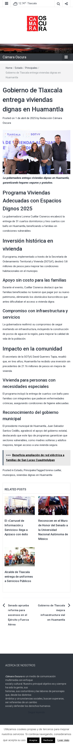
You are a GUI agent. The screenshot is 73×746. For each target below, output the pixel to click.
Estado (19, 67)
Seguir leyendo (36, 712)
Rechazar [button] (48, 740)
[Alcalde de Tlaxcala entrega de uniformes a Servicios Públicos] (20, 556)
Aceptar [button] (33, 740)
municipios (9, 475)
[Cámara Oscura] (36, 48)
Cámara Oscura (14, 57)
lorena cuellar (53, 470)
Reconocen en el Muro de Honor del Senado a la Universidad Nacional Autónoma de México (53, 529)
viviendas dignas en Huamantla (34, 475)
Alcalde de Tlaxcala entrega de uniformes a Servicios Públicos (19, 576)
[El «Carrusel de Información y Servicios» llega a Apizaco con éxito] (20, 505)
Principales (31, 67)
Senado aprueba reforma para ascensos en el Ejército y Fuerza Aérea (18, 615)
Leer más (63, 740)
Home (9, 67)
